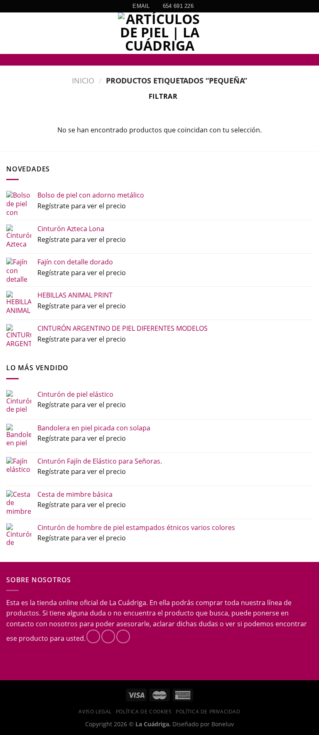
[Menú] (11, 33)
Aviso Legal (95, 711)
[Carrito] (308, 33)
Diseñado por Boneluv (202, 724)
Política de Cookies (144, 711)
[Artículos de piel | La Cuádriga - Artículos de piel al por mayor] (159, 33)
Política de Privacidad (208, 711)
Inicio (83, 80)
